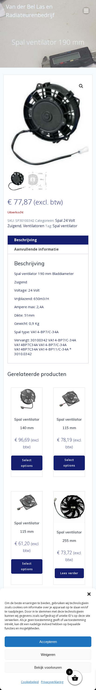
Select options (27, 463)
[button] (89, 594)
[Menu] (86, 11)
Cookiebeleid (30, 682)
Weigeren (48, 655)
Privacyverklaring (52, 682)
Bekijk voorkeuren (48, 667)
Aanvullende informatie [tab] (36, 249)
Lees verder (69, 573)
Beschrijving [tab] (25, 239)
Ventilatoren (33, 225)
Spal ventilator (65, 225)
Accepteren (48, 642)
